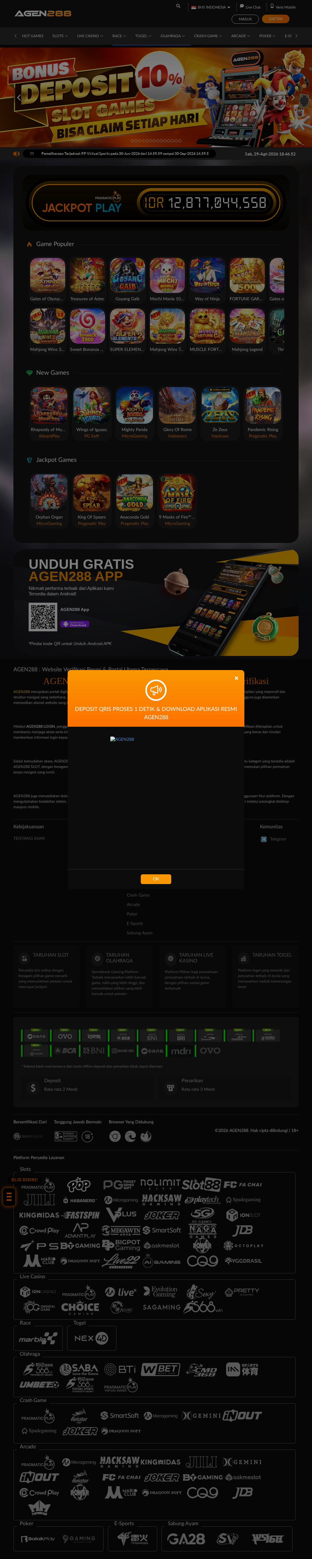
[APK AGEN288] (156, 798)
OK (156, 879)
